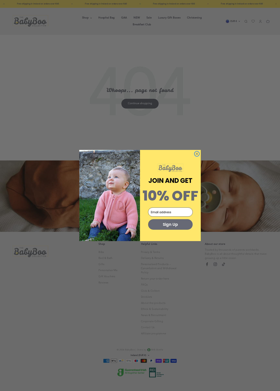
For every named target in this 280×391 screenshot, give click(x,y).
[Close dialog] (196, 153)
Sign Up (170, 224)
